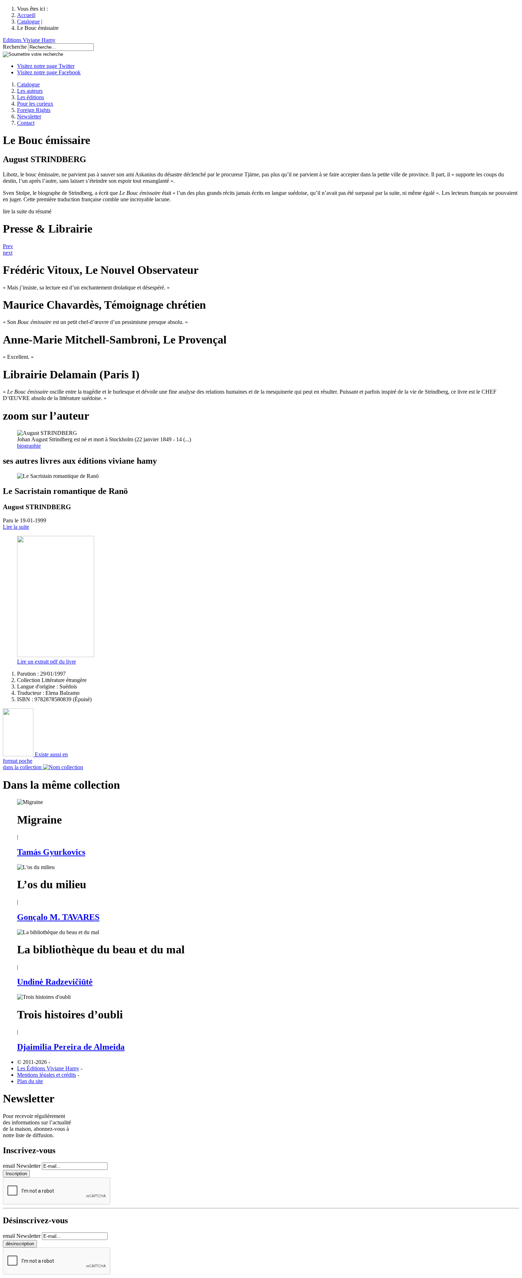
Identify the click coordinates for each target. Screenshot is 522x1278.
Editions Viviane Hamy (29, 40)
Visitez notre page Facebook (49, 72)
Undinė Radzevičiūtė (55, 981)
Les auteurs (30, 91)
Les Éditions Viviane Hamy (48, 1068)
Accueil (25, 15)
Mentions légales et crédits (46, 1075)
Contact (25, 123)
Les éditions (30, 97)
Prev (8, 246)
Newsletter (29, 116)
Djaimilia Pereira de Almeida (71, 1046)
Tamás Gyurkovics (51, 852)
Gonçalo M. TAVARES (58, 917)
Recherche (15, 47)
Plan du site (30, 1081)
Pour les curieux (35, 104)
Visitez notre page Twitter (46, 66)
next (7, 253)
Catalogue (28, 21)
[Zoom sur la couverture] (55, 655)
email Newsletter (21, 1166)
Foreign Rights (33, 110)
